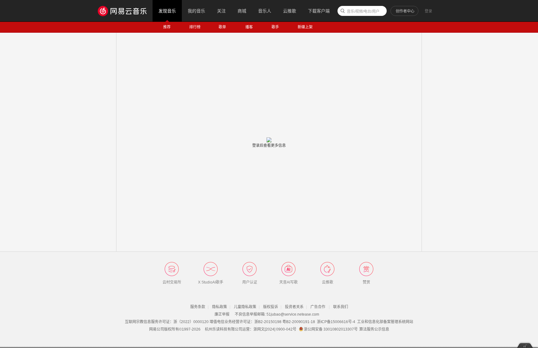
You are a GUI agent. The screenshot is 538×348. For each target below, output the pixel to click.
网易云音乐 (125, 10)
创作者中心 (405, 11)
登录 (428, 11)
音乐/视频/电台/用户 (363, 11)
